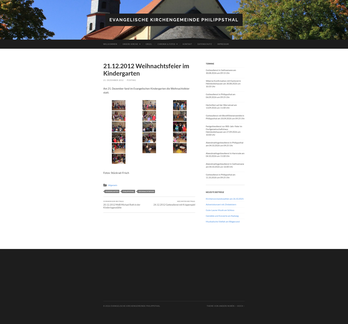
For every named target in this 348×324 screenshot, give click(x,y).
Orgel (149, 44)
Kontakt (187, 44)
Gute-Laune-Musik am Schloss (220, 210)
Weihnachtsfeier (146, 191)
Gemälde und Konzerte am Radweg (222, 216)
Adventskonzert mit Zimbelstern (221, 204)
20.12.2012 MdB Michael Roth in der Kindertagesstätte (121, 204)
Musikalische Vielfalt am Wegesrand (223, 221)
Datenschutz (205, 44)
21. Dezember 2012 (113, 80)
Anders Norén (226, 306)
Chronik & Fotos (166, 44)
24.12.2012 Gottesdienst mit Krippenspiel (174, 203)
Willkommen (110, 44)
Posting (131, 80)
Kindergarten (112, 191)
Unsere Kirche (130, 44)
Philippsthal (128, 191)
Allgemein (112, 185)
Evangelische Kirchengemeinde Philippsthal (174, 19)
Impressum (223, 44)
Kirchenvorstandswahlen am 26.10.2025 (225, 198)
